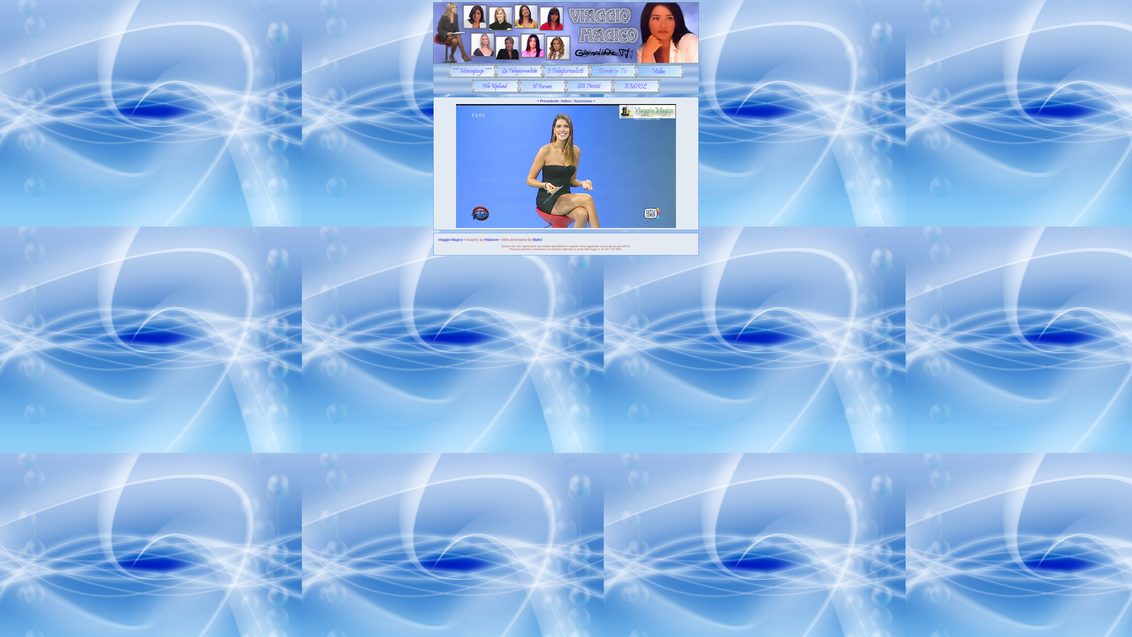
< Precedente (548, 101)
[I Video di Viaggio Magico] (659, 77)
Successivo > (584, 101)
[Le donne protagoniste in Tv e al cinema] (613, 77)
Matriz (537, 240)
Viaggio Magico (450, 240)
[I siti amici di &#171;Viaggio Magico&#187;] (589, 92)
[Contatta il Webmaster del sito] (636, 92)
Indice (566, 101)
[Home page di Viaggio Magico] (472, 77)
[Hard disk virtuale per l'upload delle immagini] (495, 92)
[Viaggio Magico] (566, 62)
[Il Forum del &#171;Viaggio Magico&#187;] (542, 92)
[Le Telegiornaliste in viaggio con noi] (519, 77)
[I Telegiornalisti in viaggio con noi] (566, 77)
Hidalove (491, 240)
